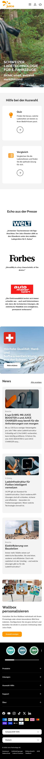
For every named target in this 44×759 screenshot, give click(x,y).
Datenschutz (6, 753)
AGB (38, 751)
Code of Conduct (17, 753)
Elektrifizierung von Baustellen (16, 547)
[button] (40, 4)
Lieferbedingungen (17, 751)
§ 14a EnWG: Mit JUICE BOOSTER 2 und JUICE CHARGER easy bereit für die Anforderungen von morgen (22, 419)
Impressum (5, 751)
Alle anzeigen (36, 382)
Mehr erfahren (12, 365)
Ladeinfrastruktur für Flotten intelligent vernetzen (17, 484)
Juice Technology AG (14, 747)
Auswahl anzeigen (12, 634)
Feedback (28, 753)
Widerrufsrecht (29, 751)
